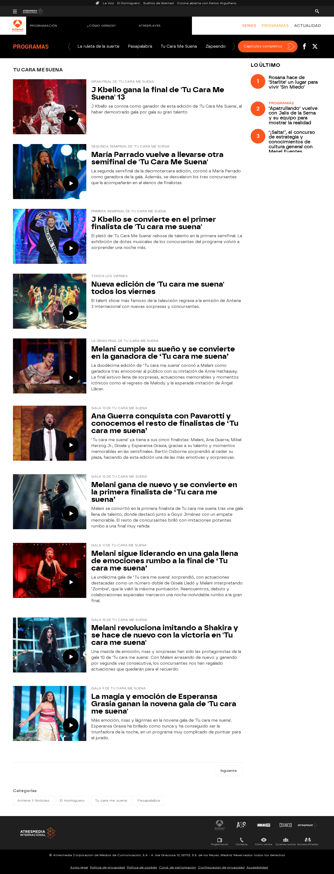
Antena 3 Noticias (33, 800)
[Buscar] (317, 11)
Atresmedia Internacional (37, 833)
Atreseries (241, 825)
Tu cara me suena (111, 800)
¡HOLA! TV (263, 825)
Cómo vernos (263, 844)
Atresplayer (149, 25)
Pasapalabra (140, 46)
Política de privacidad (107, 867)
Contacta (241, 844)
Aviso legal (79, 867)
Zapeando (215, 46)
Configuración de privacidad (221, 867)
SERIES (249, 25)
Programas (31, 46)
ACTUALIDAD (307, 25)
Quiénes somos (286, 844)
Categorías (25, 790)
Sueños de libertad (158, 3)
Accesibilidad (257, 867)
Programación (43, 25)
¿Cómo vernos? (101, 25)
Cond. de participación (177, 867)
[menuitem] (249, 26)
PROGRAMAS (275, 25)
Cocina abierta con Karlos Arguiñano (206, 3)
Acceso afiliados (307, 844)
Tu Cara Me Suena (179, 46)
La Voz (108, 3)
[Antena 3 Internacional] (17, 29)
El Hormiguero (128, 3)
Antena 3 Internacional (219, 825)
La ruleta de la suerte (98, 46)
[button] (69, 46)
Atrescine (285, 825)
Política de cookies (142, 867)
